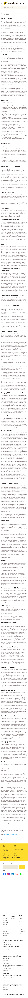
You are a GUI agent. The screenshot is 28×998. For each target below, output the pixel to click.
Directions (5, 950)
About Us (13, 916)
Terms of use (21, 925)
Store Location (5, 930)
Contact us (21, 923)
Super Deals (6, 927)
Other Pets (5, 922)
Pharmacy (5, 935)
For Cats (5, 920)
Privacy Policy (22, 931)
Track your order (21, 919)
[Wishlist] (23, 3)
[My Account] (21, 3)
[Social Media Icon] (4, 873)
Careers (13, 918)
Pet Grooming (6, 933)
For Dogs (5, 918)
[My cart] (26, 3)
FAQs (20, 921)
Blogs (20, 933)
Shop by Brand (5, 925)
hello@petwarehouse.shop (10, 834)
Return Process (20, 928)
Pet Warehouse (11, 3)
